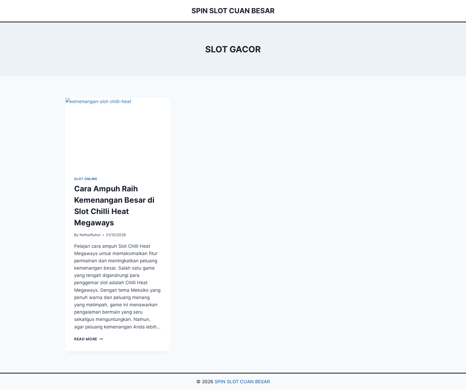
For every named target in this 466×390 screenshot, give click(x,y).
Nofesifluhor (90, 235)
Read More (88, 339)
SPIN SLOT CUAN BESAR (242, 381)
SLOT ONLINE (85, 179)
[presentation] (118, 133)
